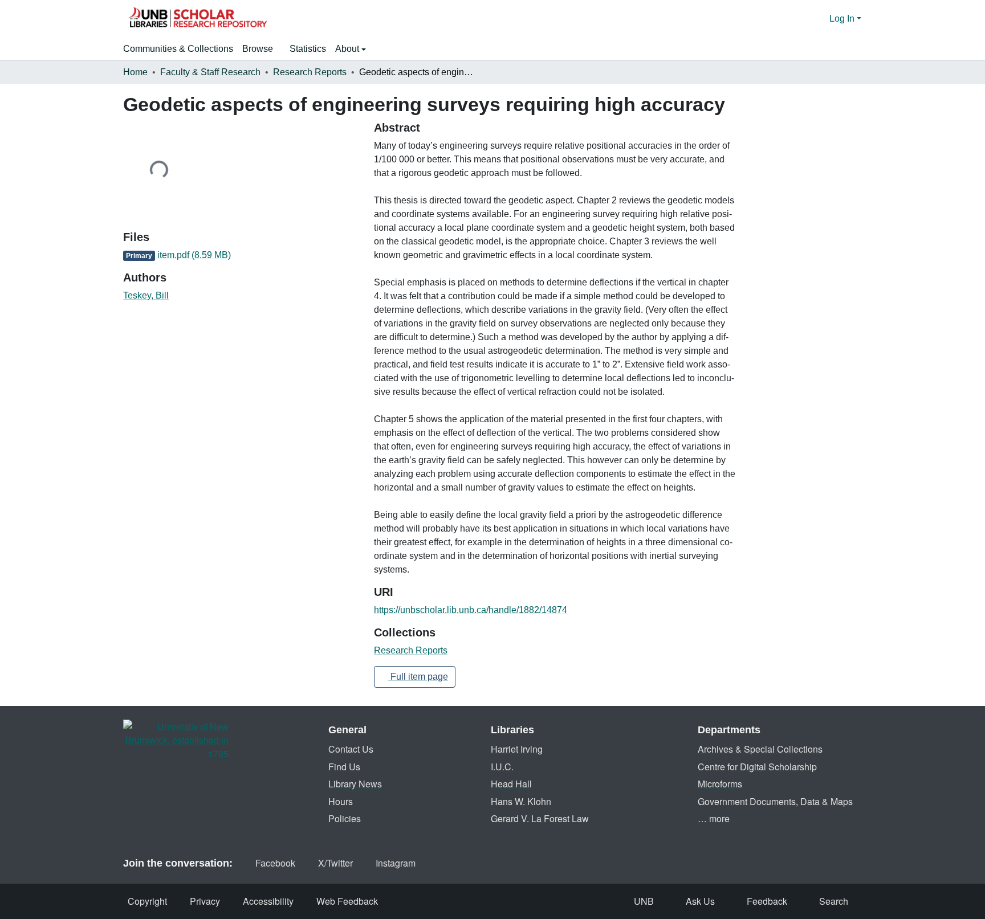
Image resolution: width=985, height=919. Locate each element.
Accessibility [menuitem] (268, 901)
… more (714, 818)
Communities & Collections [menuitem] (178, 49)
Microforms (720, 783)
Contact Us (350, 748)
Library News (355, 783)
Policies (344, 818)
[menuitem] (261, 49)
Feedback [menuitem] (767, 901)
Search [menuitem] (833, 901)
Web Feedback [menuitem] (347, 901)
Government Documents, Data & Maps (775, 801)
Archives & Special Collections (760, 748)
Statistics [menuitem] (308, 49)
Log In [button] (843, 18)
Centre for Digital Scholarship (757, 766)
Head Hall (511, 783)
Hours (340, 801)
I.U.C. (502, 766)
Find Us (344, 766)
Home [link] (135, 72)
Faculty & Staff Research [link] (210, 72)
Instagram (396, 862)
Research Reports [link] (310, 72)
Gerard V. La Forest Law (540, 818)
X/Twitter (335, 862)
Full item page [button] (418, 676)
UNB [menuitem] (644, 901)
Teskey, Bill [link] (146, 295)
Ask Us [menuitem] (700, 901)
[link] (241, 255)
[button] (197, 19)
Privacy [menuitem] (205, 901)
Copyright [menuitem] (147, 901)
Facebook (275, 862)
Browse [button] (257, 49)
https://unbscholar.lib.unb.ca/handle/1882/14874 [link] (470, 610)
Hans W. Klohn (521, 801)
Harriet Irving (517, 748)
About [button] (348, 49)
